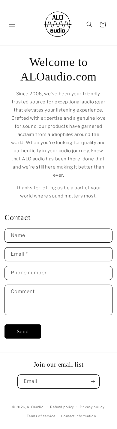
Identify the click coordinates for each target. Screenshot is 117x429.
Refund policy (62, 407)
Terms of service (41, 416)
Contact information (78, 416)
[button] (12, 24)
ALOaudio (35, 407)
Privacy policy (92, 407)
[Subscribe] (92, 381)
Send (23, 331)
